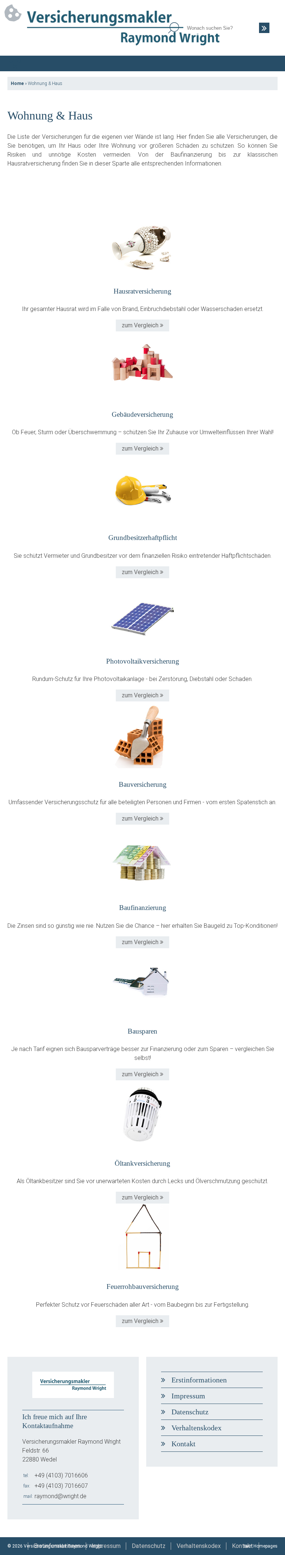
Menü (270, 63)
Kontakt (183, 1444)
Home (17, 83)
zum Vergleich (141, 325)
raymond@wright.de (60, 1496)
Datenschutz (190, 1412)
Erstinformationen (199, 1380)
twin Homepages (261, 1546)
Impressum (188, 1396)
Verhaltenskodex (196, 1428)
